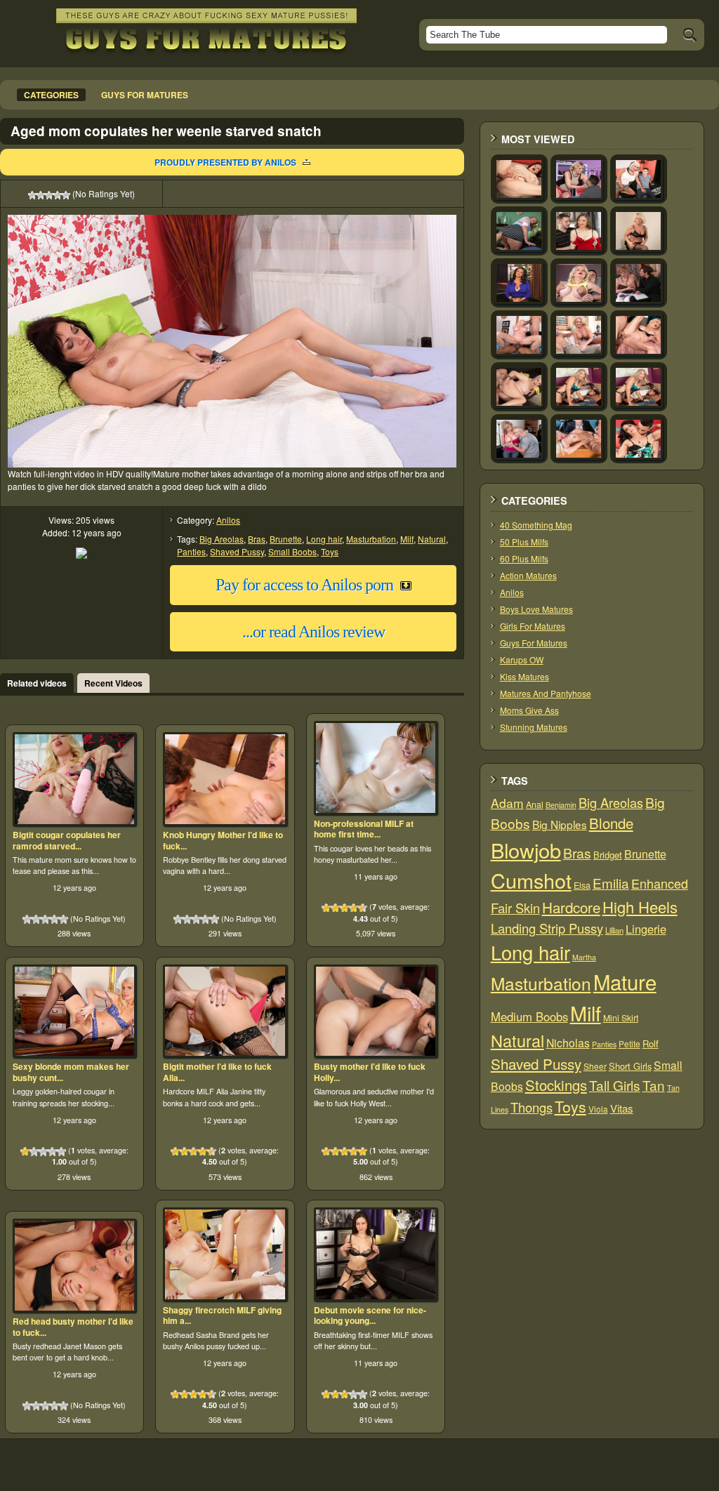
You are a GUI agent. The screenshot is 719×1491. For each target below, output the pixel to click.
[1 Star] (32, 195)
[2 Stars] (41, 195)
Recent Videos (113, 683)
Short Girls (630, 1066)
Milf (407, 539)
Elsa (582, 885)
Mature (625, 981)
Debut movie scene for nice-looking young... (370, 1315)
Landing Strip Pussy (547, 928)
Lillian (614, 930)
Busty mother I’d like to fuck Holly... (370, 1072)
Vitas (621, 1108)
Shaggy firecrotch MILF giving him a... (222, 1315)
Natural (432, 539)
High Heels (640, 906)
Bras (256, 539)
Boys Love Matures (536, 609)
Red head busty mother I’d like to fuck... (73, 1327)
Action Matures (528, 575)
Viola (598, 1109)
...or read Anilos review (313, 632)
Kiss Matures (524, 676)
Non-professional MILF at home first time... (364, 829)
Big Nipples (559, 824)
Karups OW (521, 659)
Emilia (611, 882)
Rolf (650, 1043)
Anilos (228, 520)
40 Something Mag (536, 525)
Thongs (531, 1107)
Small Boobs (292, 551)
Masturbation (371, 539)
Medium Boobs (529, 1016)
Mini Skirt (620, 1018)
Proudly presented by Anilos (225, 162)
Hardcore (571, 906)
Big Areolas (221, 539)
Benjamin (561, 805)
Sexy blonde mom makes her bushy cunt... (71, 1072)
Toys (329, 551)
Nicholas (568, 1042)
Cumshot (531, 880)
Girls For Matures (532, 626)
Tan (653, 1084)
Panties (191, 551)
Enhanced (659, 883)
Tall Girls (614, 1084)
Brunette (286, 539)
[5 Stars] (66, 195)
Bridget (607, 854)
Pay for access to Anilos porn (304, 585)
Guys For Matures (533, 643)
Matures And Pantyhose (545, 693)
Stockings (556, 1085)
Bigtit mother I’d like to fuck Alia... (217, 1072)
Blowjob (526, 849)
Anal (534, 804)
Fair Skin (515, 908)
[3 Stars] (49, 195)
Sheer (595, 1066)
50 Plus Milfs (524, 542)
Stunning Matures (533, 727)
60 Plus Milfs (524, 558)
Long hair (324, 539)
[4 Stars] (57, 195)
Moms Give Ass (529, 710)
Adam (507, 802)
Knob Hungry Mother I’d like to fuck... (223, 840)
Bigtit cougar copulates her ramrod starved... (67, 840)
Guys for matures (144, 94)
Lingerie (646, 928)
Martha (584, 957)
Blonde (611, 823)
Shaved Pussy (237, 551)
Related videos (37, 683)
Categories (51, 94)
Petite (629, 1043)
